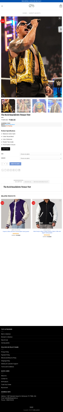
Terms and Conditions (7, 367)
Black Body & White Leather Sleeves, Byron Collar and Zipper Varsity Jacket (47, 232)
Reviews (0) (28, 181)
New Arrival (4, 340)
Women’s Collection (6, 337)
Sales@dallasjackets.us (11, 398)
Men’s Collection (6, 334)
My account (4, 387)
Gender (3, 158)
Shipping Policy (5, 361)
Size (2, 153)
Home (25, 13)
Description (18, 181)
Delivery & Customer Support (9, 364)
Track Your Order (6, 384)
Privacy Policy (5, 352)
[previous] (4, 57)
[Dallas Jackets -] (31, 6)
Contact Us (4, 378)
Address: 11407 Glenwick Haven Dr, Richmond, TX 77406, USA (18, 396)
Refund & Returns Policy (41, 181)
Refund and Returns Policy (8, 358)
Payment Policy (5, 355)
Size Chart (6, 149)
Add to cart (15, 164)
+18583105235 (9, 400)
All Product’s (4, 381)
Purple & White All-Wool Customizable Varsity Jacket (16, 231)
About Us (4, 376)
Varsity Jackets (34, 13)
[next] (58, 57)
